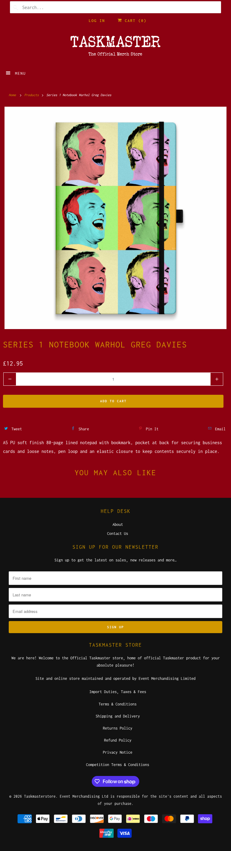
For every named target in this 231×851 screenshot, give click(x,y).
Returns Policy (117, 728)
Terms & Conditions (118, 704)
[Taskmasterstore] (115, 48)
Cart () (134, 20)
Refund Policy (117, 740)
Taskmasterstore (40, 796)
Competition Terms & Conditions (117, 764)
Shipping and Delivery (118, 716)
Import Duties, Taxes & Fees (117, 691)
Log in (97, 20)
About (117, 524)
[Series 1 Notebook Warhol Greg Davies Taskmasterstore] (115, 218)
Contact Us (117, 533)
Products (32, 95)
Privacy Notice (117, 752)
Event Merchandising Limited (167, 678)
